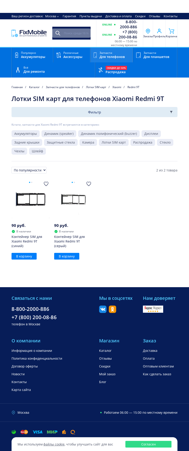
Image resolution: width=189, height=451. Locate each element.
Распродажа (142, 142)
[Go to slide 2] (31, 182)
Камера (88, 142)
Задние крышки (26, 142)
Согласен (148, 444)
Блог (102, 382)
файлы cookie (54, 444)
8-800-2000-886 (128, 24)
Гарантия (69, 16)
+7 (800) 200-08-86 (128, 34)
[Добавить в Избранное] (46, 183)
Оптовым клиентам (158, 366)
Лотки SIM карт (114, 142)
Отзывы (154, 16)
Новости (18, 374)
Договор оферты (25, 366)
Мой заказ (107, 374)
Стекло (165, 142)
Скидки (140, 16)
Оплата (149, 358)
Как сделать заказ (157, 374)
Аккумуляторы (25, 133)
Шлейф (37, 151)
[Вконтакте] (102, 311)
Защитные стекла (61, 142)
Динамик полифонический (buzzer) (109, 133)
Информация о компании (32, 350)
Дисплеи (151, 133)
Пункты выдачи (91, 16)
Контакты (170, 16)
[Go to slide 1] (29, 182)
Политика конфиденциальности (37, 358)
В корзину (24, 256)
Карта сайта (21, 389)
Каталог (105, 350)
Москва (50, 16)
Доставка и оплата (118, 16)
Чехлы (19, 151)
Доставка (150, 350)
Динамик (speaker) (59, 133)
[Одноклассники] (112, 311)
